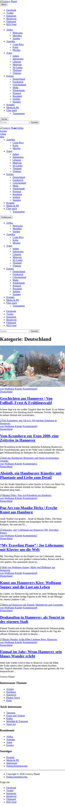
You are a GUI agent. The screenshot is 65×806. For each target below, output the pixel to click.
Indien (16, 56)
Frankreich (18, 81)
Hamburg (11, 692)
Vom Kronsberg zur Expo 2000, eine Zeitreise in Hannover (29, 438)
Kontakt (10, 104)
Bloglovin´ (11, 18)
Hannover (11, 694)
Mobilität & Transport (17, 721)
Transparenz (19, 113)
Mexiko (16, 50)
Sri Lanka (17, 67)
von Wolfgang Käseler (11, 388)
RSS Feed (11, 24)
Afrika (9, 29)
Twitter (9, 13)
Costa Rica (18, 44)
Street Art (11, 724)
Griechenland (19, 84)
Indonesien (18, 58)
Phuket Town (13, 697)
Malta (15, 87)
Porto (9, 700)
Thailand (17, 70)
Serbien (16, 99)
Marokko (17, 35)
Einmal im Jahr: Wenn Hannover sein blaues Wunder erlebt (31, 654)
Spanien (17, 101)
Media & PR (12, 107)
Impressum (11, 763)
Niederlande (19, 90)
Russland (17, 96)
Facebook (11, 10)
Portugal (17, 93)
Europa (10, 76)
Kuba (15, 47)
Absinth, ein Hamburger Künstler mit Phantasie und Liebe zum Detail (30, 475)
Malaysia (17, 64)
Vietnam (17, 73)
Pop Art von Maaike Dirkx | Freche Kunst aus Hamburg (28, 510)
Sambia (16, 38)
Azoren (10, 689)
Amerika (10, 41)
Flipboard (11, 21)
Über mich (11, 110)
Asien (9, 53)
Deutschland (19, 79)
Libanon (17, 61)
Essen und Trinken (15, 715)
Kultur (9, 718)
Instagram (11, 15)
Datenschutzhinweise (16, 766)
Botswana (18, 32)
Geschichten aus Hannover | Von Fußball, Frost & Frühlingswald (26, 400)
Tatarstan (10, 712)
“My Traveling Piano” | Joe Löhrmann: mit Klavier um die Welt (32, 547)
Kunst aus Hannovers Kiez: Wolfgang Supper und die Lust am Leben (30, 585)
